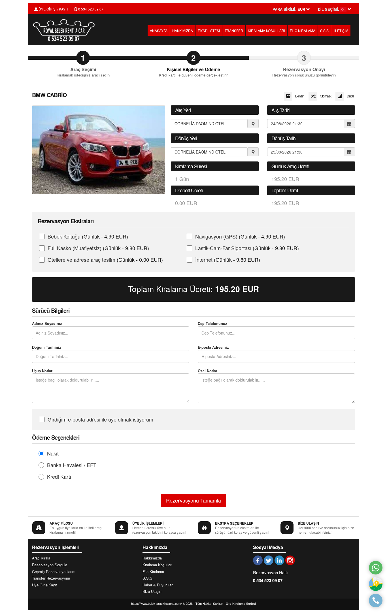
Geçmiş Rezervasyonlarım (53, 571)
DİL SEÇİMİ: (328, 9)
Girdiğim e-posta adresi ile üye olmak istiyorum (100, 419)
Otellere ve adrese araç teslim (105, 259)
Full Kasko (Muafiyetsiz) (98, 248)
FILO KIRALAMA (302, 30)
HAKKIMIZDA (182, 30)
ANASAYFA (158, 30)
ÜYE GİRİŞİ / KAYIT (53, 9)
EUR (237, 289)
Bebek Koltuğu (88, 236)
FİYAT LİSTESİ (209, 30)
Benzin (299, 95)
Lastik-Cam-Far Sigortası (247, 248)
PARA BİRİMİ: (284, 9)
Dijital (350, 95)
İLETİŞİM (341, 30)
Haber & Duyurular (158, 585)
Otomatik (325, 95)
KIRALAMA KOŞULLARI (266, 30)
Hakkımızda (152, 558)
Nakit (53, 453)
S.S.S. (324, 30)
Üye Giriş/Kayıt (44, 585)
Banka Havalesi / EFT (71, 465)
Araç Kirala (41, 558)
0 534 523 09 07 (90, 9)
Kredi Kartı (59, 476)
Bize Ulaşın (152, 591)
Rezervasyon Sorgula (49, 564)
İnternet (227, 259)
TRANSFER (234, 30)
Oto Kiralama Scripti (241, 603)
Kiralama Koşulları (157, 564)
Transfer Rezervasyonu (51, 578)
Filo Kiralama (153, 571)
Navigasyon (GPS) (240, 236)
